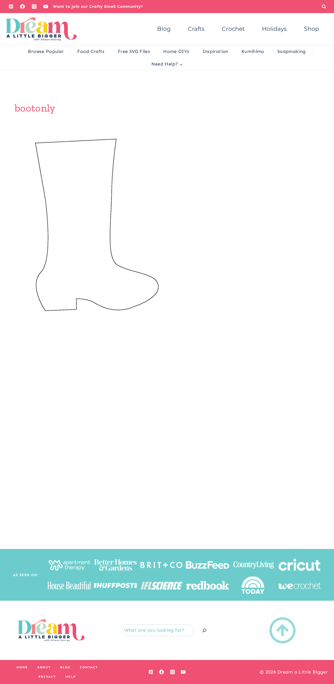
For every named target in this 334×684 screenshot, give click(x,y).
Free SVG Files (134, 51)
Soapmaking (291, 51)
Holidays (274, 28)
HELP (70, 677)
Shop (311, 28)
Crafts (196, 28)
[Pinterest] (11, 6)
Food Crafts (91, 51)
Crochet (233, 28)
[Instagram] (34, 6)
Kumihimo (252, 51)
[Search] (204, 630)
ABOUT (44, 667)
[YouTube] (45, 6)
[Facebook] (22, 6)
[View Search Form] (324, 6)
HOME (22, 667)
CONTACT (89, 667)
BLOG (65, 667)
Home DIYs (176, 51)
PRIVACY (47, 677)
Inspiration (215, 51)
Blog (164, 28)
